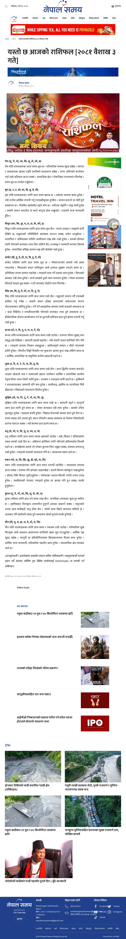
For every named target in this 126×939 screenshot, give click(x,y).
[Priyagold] (63, 29)
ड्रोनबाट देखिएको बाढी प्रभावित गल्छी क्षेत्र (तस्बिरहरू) (27, 787)
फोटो (73, 18)
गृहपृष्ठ (7, 39)
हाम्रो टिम (19, 919)
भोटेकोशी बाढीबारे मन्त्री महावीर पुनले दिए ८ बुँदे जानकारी (35, 881)
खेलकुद (82, 18)
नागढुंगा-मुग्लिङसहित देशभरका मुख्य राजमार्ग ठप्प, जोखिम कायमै (92, 832)
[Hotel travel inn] (104, 222)
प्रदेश (114, 18)
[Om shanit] (104, 270)
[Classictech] (104, 174)
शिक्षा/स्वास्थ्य (94, 18)
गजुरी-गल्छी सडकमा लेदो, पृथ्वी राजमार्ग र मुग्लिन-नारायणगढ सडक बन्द (91, 787)
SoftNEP (116, 936)
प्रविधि (105, 18)
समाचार (35, 18)
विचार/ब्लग (54, 18)
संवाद (64, 18)
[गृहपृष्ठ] (14, 18)
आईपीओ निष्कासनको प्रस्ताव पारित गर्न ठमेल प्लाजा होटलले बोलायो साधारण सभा (44, 719)
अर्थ (44, 18)
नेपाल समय (24, 83)
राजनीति (25, 18)
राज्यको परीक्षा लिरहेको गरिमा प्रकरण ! (37, 668)
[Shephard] (63, 72)
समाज (14, 39)
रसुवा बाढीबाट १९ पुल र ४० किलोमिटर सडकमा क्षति (45, 613)
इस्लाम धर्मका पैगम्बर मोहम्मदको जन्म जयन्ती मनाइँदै (45, 637)
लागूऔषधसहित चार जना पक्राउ (34, 694)
